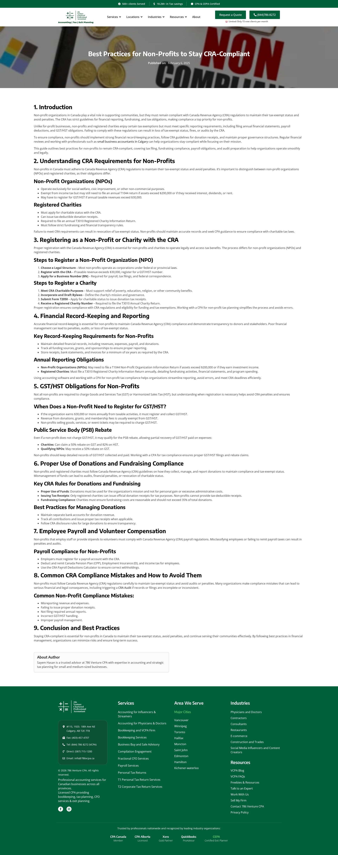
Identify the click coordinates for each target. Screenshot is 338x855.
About (196, 17)
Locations (132, 17)
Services (112, 17)
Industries (154, 17)
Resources (177, 17)
